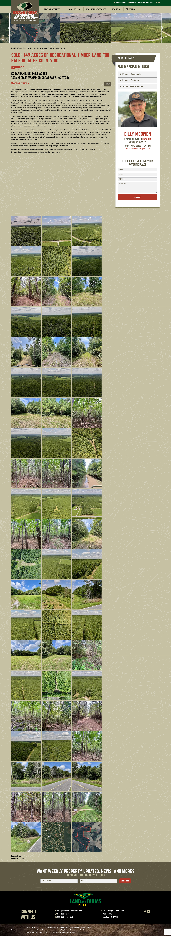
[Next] (161, 28)
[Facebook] (156, 2)
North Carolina (34, 48)
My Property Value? (96, 9)
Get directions (21, 83)
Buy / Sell (73, 9)
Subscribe (125, 881)
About (115, 9)
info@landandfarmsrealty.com (69, 911)
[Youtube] (159, 2)
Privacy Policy (16, 930)
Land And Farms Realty (19, 48)
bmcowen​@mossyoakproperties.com (138, 149)
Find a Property (52, 9)
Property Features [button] (130, 80)
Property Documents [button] (131, 74)
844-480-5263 (120, 2)
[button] (34, 28)
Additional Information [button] (132, 86)
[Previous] (9, 28)
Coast (44, 48)
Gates (50, 48)
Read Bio (146, 138)
